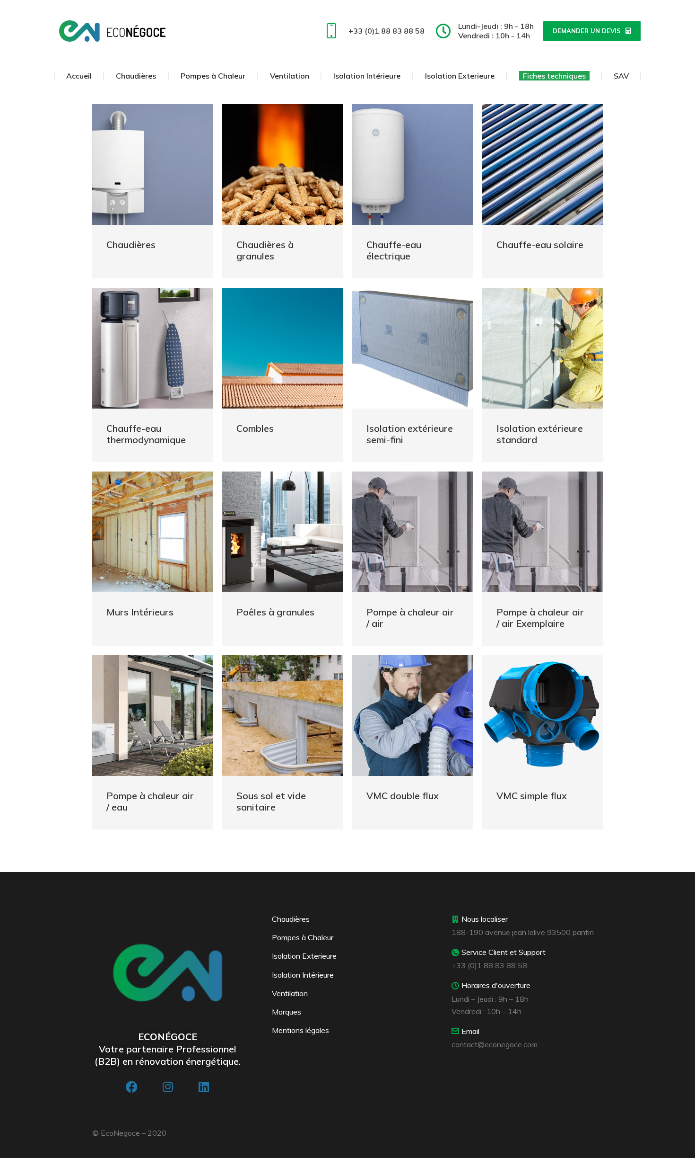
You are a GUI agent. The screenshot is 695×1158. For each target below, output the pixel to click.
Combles (255, 428)
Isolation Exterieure (304, 956)
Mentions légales (300, 1030)
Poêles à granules (275, 612)
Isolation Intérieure (303, 975)
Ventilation (290, 993)
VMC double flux (402, 796)
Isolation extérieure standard (539, 433)
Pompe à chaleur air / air (410, 617)
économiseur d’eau (482, 1061)
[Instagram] (168, 1086)
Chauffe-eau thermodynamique (146, 433)
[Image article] (152, 164)
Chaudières (131, 244)
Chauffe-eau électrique (393, 250)
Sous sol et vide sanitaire (271, 801)
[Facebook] (132, 1086)
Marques (286, 1011)
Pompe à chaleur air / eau (150, 801)
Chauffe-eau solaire (539, 244)
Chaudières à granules (265, 250)
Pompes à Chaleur (302, 937)
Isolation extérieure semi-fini (409, 433)
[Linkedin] (204, 1086)
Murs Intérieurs (140, 612)
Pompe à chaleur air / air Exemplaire (540, 617)
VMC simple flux (531, 796)
